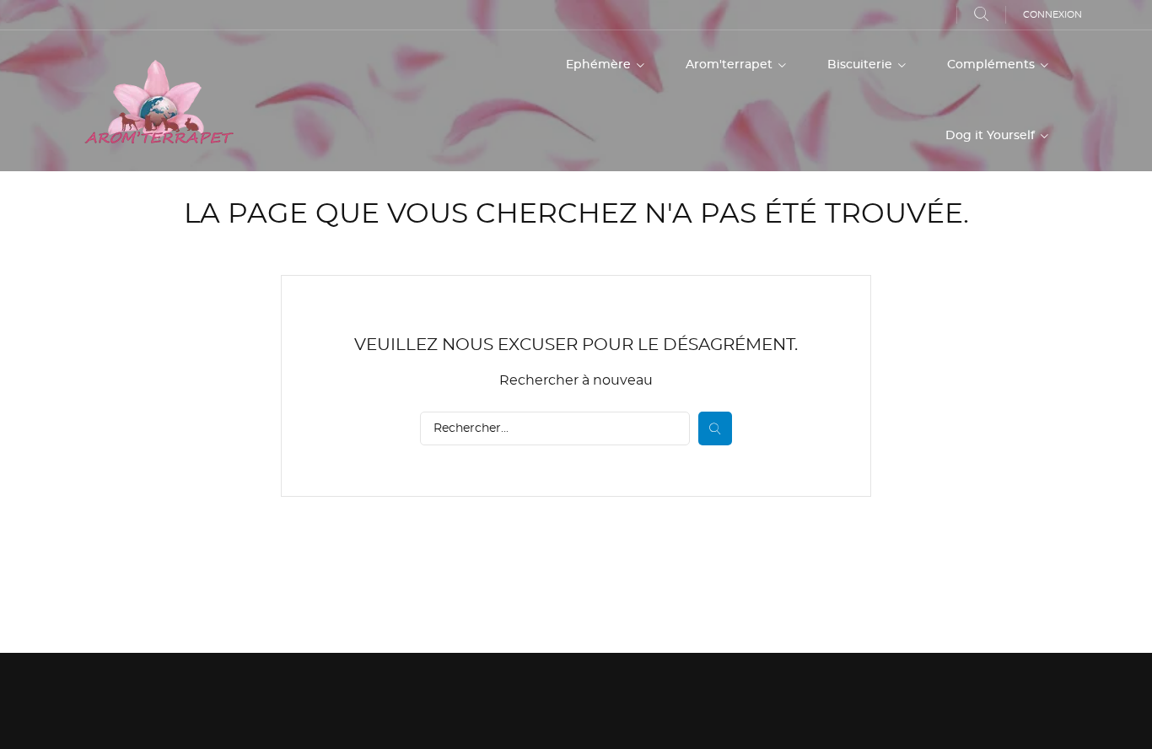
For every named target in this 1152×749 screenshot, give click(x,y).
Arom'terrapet (731, 65)
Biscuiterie (861, 65)
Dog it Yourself (991, 136)
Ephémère (600, 65)
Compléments (992, 65)
